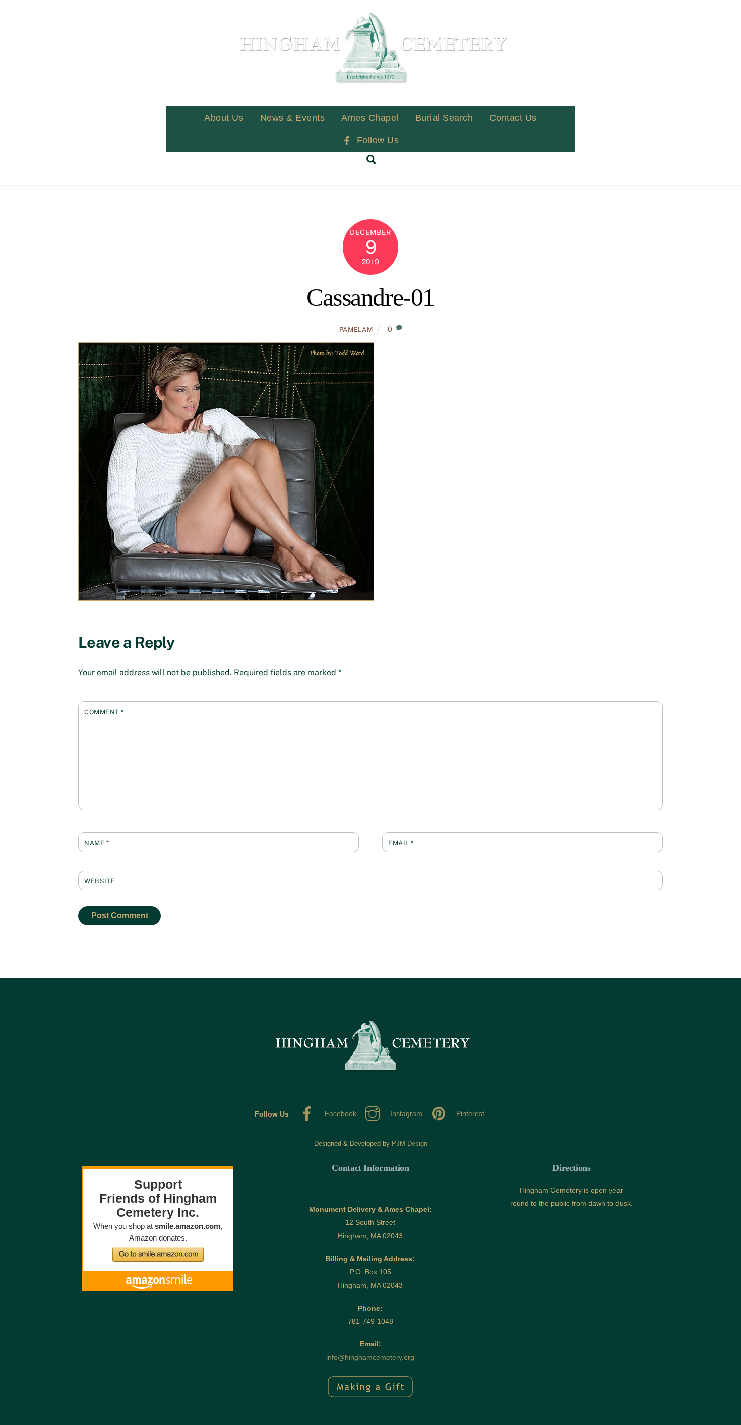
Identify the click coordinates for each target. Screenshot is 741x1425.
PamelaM (356, 329)
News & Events (292, 118)
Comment (104, 712)
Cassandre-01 (370, 298)
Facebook (339, 1113)
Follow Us (376, 140)
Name (96, 843)
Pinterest (469, 1113)
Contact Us (513, 118)
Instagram (405, 1113)
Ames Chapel (370, 118)
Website (99, 881)
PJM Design (409, 1143)
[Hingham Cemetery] (370, 103)
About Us (223, 118)
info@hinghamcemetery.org (370, 1357)
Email (401, 843)
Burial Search (444, 118)
